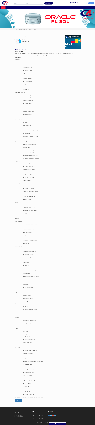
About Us (33, 415)
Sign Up (91, 3)
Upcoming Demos (41, 7)
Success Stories (59, 7)
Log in (87, 3)
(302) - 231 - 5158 (19, 415)
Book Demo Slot (50, 7)
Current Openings (31, 7)
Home (3, 7)
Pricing (19, 7)
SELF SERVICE (47, 3)
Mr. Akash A (24, 39)
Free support (41, 415)
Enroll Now (67, 7)
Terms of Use (41, 418)
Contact (33, 418)
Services (13, 7)
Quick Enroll (57, 423)
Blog (25, 7)
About (8, 7)
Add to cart (18, 400)
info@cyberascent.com (21, 416)
